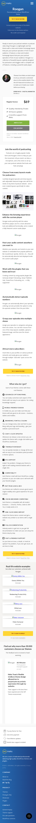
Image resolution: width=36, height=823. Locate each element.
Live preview (18, 128)
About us (5, 777)
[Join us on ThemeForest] (7, 783)
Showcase (5, 798)
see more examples (18, 638)
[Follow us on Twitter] (3, 782)
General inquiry (7, 810)
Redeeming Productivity (18, 594)
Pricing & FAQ (7, 795)
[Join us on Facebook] (5, 782)
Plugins (4, 801)
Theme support (7, 813)
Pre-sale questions (8, 815)
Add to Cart (18, 123)
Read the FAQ (17, 137)
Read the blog (7, 780)
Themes (5, 792)
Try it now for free (18, 19)
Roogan (18, 583)
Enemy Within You (18, 580)
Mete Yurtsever (18, 622)
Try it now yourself (18, 633)
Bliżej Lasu (18, 608)
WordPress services (8, 818)
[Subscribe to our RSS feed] (9, 782)
